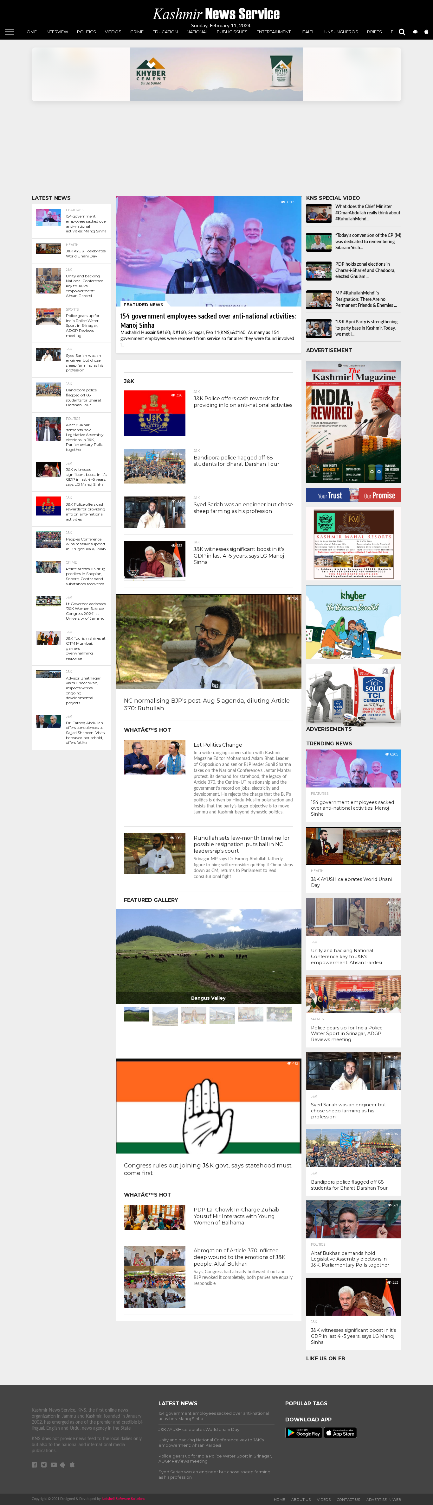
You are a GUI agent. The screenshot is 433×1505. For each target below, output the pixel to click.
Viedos (113, 31)
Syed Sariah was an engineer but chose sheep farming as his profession (84, 363)
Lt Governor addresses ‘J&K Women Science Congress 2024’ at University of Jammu (86, 611)
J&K (69, 269)
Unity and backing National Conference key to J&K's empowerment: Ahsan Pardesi (84, 286)
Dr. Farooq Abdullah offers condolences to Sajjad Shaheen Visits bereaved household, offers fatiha (85, 732)
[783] (154, 772)
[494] (154, 481)
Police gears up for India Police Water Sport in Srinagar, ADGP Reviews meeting (83, 325)
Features (74, 210)
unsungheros (341, 31)
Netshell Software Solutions (123, 1499)
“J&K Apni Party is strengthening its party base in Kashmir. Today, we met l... (366, 328)
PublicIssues (232, 31)
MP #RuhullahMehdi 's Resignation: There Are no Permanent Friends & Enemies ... (366, 299)
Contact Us (348, 1499)
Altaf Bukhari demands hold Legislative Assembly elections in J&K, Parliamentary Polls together (85, 437)
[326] (154, 434)
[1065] (154, 872)
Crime (137, 31)
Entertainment (273, 31)
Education (165, 31)
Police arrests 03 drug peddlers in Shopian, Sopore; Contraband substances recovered (86, 576)
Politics (86, 31)
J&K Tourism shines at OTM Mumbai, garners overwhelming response (86, 648)
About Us (301, 1499)
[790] (353, 863)
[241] (154, 1228)
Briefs (374, 31)
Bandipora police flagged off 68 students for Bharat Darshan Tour (83, 397)
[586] (154, 526)
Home (30, 31)
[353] (154, 579)
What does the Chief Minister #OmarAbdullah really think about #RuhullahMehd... (367, 213)
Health (307, 31)
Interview (57, 31)
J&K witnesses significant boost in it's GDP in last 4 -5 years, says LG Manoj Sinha (86, 477)
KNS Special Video (333, 198)
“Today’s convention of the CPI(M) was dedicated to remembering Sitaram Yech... (368, 241)
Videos (324, 1499)
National (197, 31)
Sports (72, 309)
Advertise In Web (383, 1499)
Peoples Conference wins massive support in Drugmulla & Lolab (86, 544)
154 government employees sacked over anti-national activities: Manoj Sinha (86, 223)
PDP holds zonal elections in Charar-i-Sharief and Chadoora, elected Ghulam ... (365, 270)
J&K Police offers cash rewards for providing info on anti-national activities (85, 512)
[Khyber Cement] (216, 74)
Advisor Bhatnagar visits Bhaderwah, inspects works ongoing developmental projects (83, 690)
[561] (154, 1306)
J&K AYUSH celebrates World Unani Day (86, 253)
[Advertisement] (216, 151)
